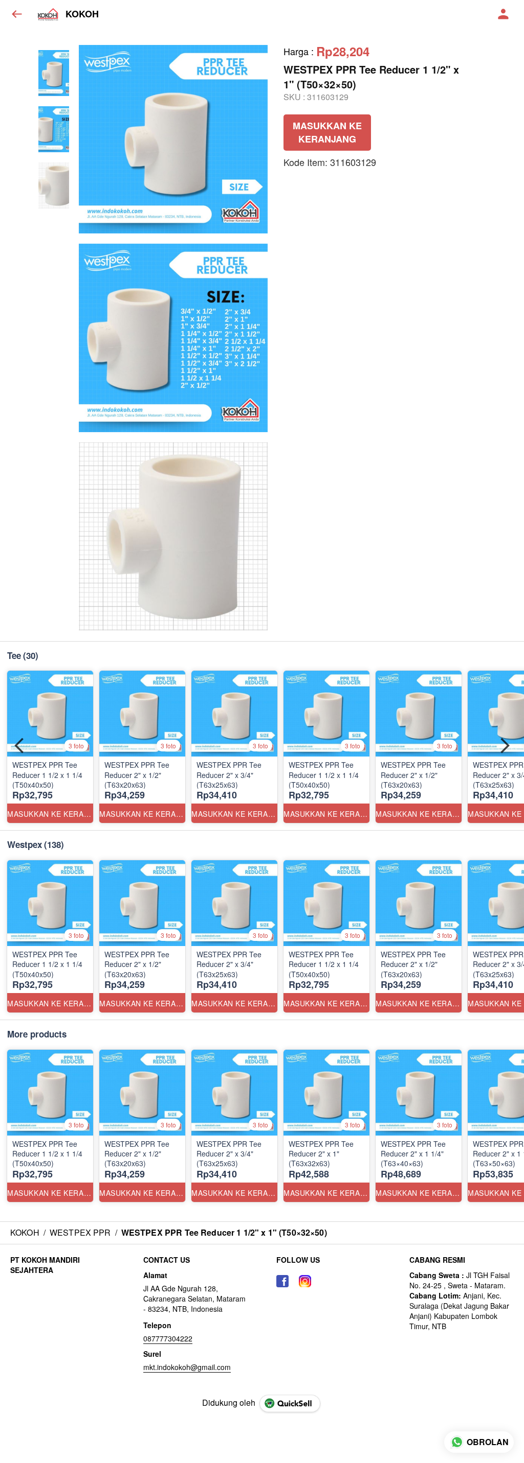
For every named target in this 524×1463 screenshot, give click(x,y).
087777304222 (167, 1338)
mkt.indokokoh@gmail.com (187, 1367)
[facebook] (282, 1281)
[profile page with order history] (503, 14)
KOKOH (82, 14)
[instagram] (305, 1281)
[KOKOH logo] (48, 14)
